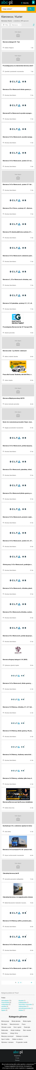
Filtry (6, 25)
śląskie (3, 1010)
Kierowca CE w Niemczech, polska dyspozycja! (18, 636)
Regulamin (17, 1056)
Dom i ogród (17, 1027)
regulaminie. (30, 1068)
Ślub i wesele (27, 1030)
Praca (23, 1024)
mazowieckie (5, 1002)
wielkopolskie (22, 1006)
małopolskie (4, 1004)
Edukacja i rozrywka (22, 1036)
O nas (17, 1058)
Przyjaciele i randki (21, 1042)
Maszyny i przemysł (7, 1036)
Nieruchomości (14, 1024)
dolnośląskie (5, 1000)
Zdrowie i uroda (6, 1027)
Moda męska (27, 1021)
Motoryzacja (5, 1021)
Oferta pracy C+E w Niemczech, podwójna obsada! (19, 564)
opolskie (3, 1006)
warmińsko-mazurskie (25, 1004)
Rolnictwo (4, 1033)
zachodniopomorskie (25, 1008)
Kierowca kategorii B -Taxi (11, 42)
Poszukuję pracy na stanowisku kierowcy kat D (18, 66)
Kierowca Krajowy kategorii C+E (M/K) (15, 659)
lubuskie (21, 1000)
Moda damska (16, 1021)
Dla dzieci (4, 1024)
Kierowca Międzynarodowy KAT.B (13, 398)
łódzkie (21, 1010)
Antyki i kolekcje (15, 1030)
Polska (3, 997)
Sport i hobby (5, 1039)
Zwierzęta (27, 1027)
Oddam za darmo (17, 1039)
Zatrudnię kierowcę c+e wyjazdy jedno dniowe (18, 897)
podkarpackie (22, 1002)
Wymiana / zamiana (7, 1042)
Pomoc (17, 1060)
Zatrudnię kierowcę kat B (11, 873)
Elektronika (4, 1030)
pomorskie (4, 1008)
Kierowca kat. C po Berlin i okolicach (15, 351)
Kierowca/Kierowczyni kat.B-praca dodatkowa (18, 802)
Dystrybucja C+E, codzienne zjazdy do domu (17, 826)
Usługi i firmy (14, 1033)
